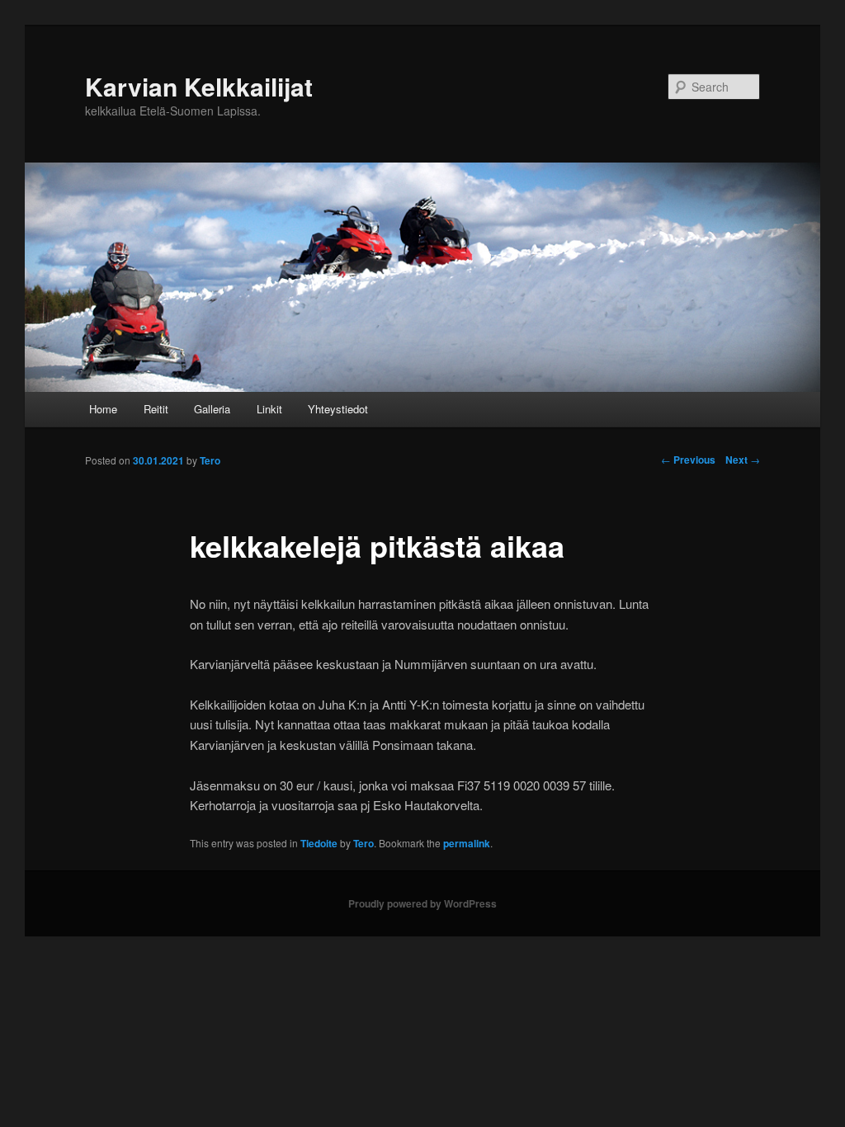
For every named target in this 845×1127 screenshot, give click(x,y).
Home (103, 409)
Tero (363, 843)
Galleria (212, 409)
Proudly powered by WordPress (422, 903)
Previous (688, 459)
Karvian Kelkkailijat (199, 86)
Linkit (269, 409)
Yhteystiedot (338, 409)
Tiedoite (319, 843)
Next (742, 459)
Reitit (156, 409)
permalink (466, 843)
